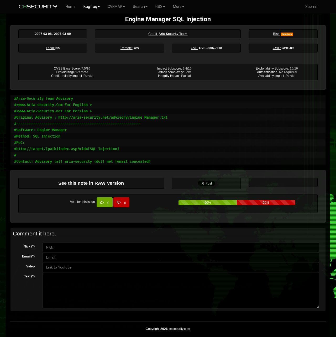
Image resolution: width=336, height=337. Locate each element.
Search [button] (139, 6)
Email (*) (28, 256)
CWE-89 (288, 48)
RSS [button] (158, 6)
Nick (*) (29, 246)
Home (71, 6)
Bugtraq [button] (90, 6)
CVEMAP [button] (115, 6)
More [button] (177, 6)
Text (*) (29, 276)
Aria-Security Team (173, 34)
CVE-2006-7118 (210, 48)
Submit (311, 6)
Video (30, 266)
